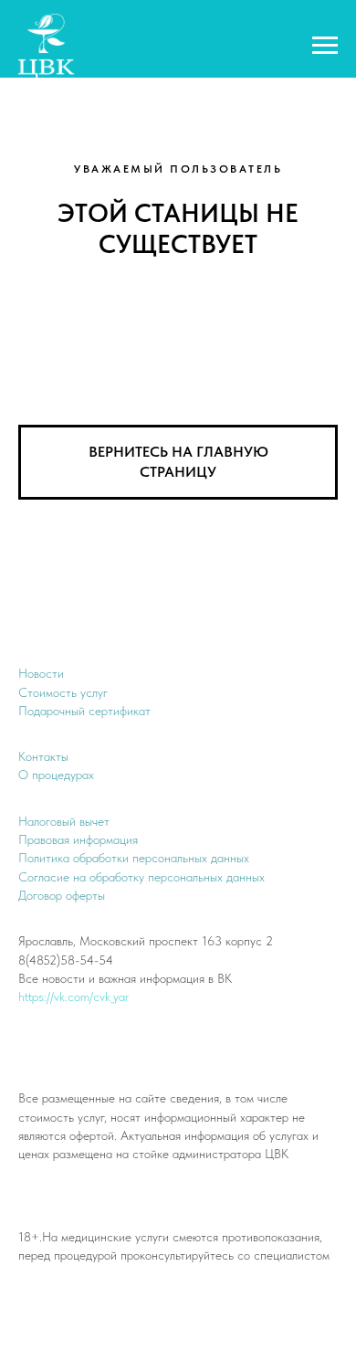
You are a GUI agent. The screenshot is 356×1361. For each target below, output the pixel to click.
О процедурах (56, 774)
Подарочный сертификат (84, 710)
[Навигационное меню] (325, 46)
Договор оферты (61, 895)
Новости (41, 673)
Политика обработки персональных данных (133, 857)
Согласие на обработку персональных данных (141, 877)
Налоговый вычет (64, 821)
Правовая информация (78, 839)
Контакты (43, 756)
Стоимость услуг (63, 692)
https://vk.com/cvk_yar (73, 996)
